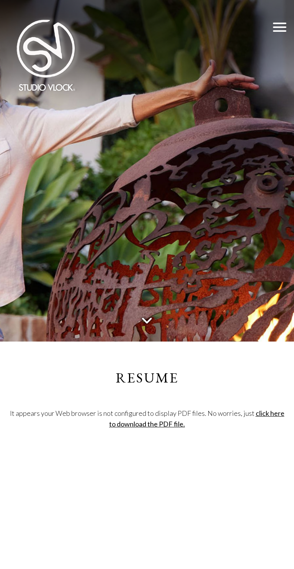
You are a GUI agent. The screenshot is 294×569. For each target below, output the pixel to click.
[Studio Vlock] (46, 53)
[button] (279, 26)
